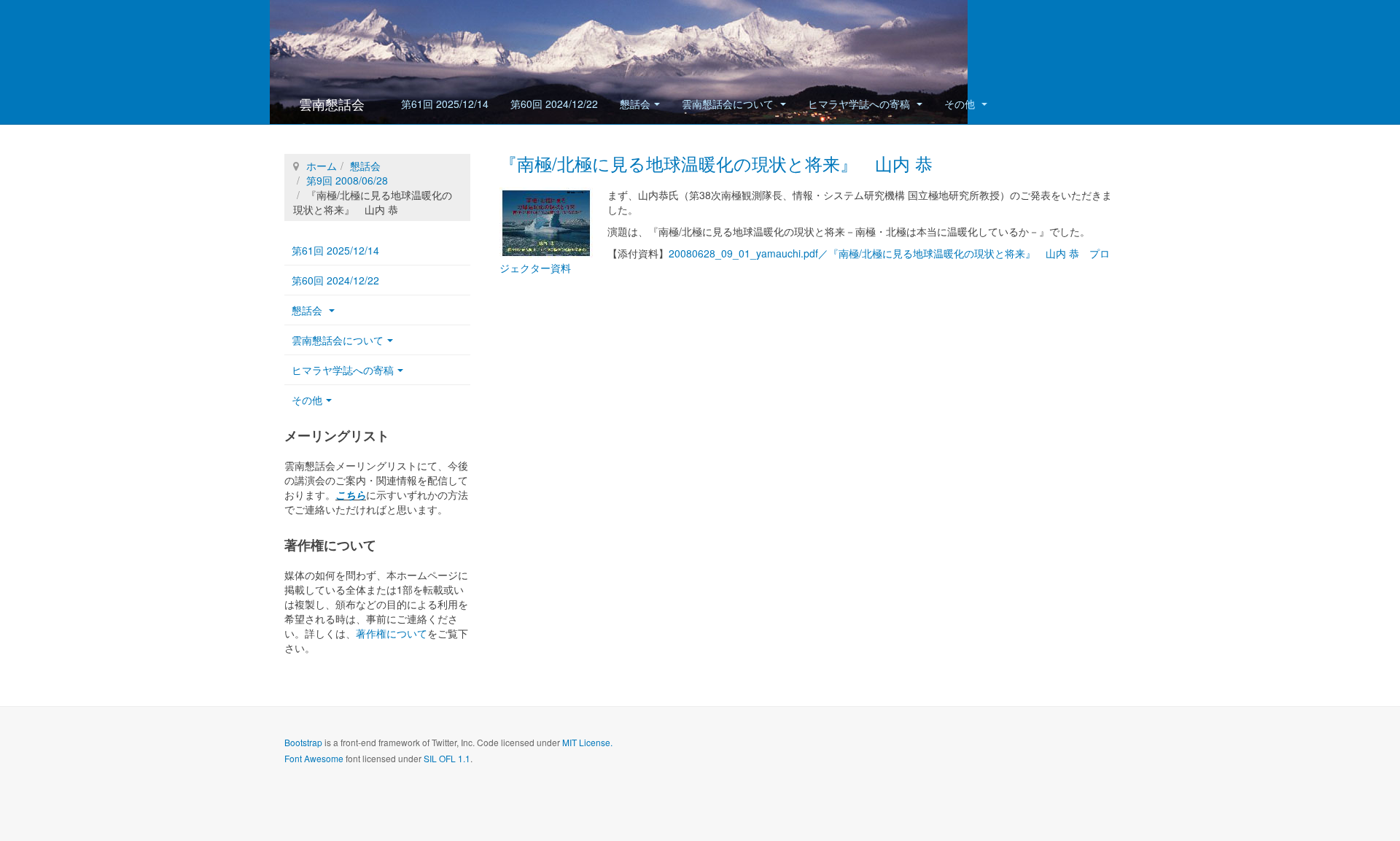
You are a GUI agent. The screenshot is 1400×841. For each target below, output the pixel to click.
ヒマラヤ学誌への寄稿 (860, 103)
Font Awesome (313, 758)
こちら (350, 494)
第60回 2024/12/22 (554, 103)
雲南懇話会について (729, 103)
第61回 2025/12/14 (445, 103)
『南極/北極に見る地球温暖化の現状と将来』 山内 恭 (716, 163)
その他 (961, 103)
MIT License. (587, 742)
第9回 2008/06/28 (347, 180)
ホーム (321, 165)
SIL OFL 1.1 (447, 758)
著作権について (391, 633)
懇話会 (635, 103)
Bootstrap (303, 742)
